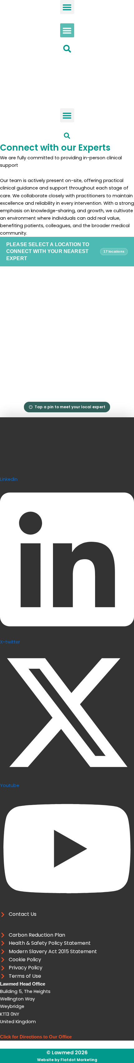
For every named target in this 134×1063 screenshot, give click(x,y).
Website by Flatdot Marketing (67, 1059)
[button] (67, 7)
